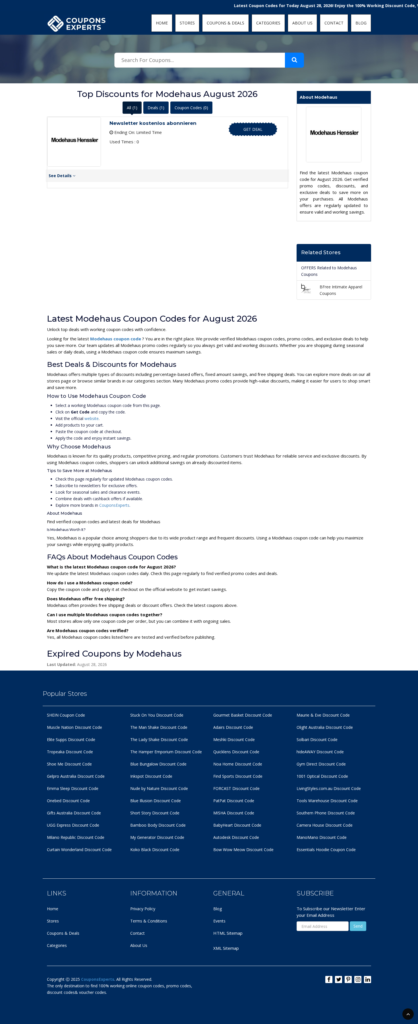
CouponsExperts (114, 505)
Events (219, 921)
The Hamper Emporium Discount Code (166, 751)
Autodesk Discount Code (236, 837)
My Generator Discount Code (157, 837)
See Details (61, 175)
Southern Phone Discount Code (326, 813)
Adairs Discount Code (233, 727)
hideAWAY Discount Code (320, 751)
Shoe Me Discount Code (69, 764)
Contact (137, 933)
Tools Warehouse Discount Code (327, 800)
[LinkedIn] (367, 979)
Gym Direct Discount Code (321, 764)
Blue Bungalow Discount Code (158, 764)
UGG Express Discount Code (73, 825)
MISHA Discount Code (233, 813)
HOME (162, 23)
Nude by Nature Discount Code (159, 788)
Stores (53, 921)
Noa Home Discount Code (237, 764)
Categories (57, 945)
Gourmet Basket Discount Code (242, 715)
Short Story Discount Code (154, 813)
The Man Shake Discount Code (158, 727)
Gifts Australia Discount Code (74, 813)
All (132, 107)
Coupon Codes (191, 107)
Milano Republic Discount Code (75, 837)
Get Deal (252, 129)
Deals (156, 107)
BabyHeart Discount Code (237, 825)
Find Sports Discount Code (237, 776)
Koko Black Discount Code (154, 849)
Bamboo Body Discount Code (158, 825)
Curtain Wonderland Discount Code (79, 849)
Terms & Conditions (148, 921)
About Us (138, 945)
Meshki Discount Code (234, 739)
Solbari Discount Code (317, 739)
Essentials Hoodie (313, 849)
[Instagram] (357, 979)
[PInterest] (348, 979)
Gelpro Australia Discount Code (76, 776)
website (91, 418)
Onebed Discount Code (68, 800)
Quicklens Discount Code (236, 751)
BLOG (361, 23)
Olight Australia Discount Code (325, 727)
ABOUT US (302, 23)
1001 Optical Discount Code (322, 776)
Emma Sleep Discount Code (72, 788)
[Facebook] (328, 979)
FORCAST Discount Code (236, 788)
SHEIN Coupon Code (66, 715)
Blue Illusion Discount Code (155, 800)
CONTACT (333, 23)
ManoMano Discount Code (322, 837)
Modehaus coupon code (116, 339)
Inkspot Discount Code (151, 776)
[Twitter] (338, 979)
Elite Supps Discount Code (71, 739)
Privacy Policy (142, 908)
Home (52, 908)
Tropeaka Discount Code (70, 751)
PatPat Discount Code (233, 800)
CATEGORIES (268, 23)
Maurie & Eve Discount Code (323, 715)
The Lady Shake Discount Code (159, 739)
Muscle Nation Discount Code (74, 727)
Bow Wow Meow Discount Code (243, 849)
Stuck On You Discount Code (156, 715)
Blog (217, 908)
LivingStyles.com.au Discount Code (329, 788)
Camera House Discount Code (325, 825)
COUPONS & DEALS (225, 23)
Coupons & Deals (63, 933)
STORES (187, 23)
